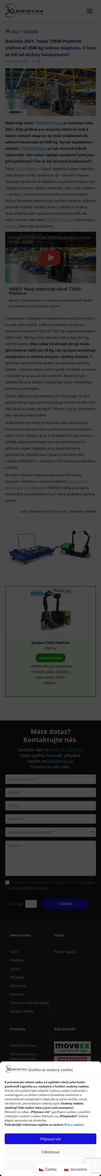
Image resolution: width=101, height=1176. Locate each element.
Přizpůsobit (50, 1165)
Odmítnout (50, 1152)
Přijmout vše (50, 1139)
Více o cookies (73, 1125)
